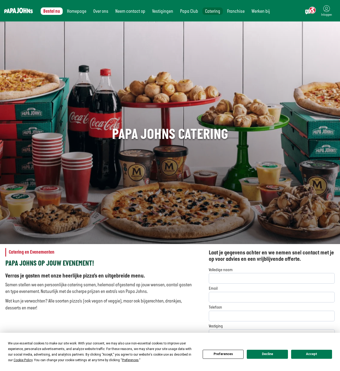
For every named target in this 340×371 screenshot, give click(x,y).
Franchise (236, 11)
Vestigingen (162, 11)
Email (213, 288)
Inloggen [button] (326, 14)
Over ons (100, 11)
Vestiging (216, 326)
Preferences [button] (130, 360)
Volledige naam (221, 270)
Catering (212, 11)
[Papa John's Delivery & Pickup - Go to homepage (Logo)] (19, 10)
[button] (326, 10)
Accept (311, 354)
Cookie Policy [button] (23, 360)
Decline (267, 354)
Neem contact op (130, 11)
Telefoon (215, 307)
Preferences (223, 354)
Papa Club (189, 11)
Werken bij (261, 11)
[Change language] (310, 10)
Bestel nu (51, 11)
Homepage (76, 11)
